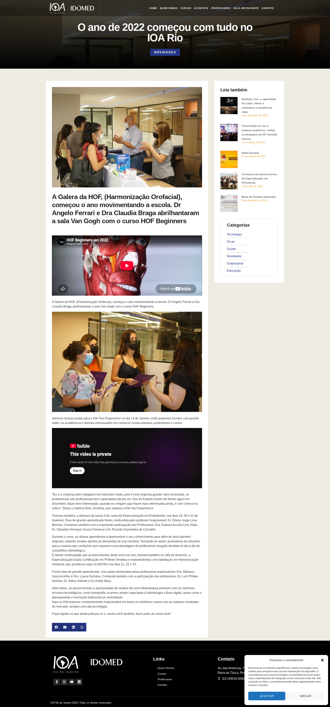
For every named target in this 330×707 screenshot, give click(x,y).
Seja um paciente (246, 8)
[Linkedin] (79, 682)
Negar (306, 696)
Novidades (165, 52)
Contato (267, 8)
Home (153, 8)
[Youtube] (71, 682)
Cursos (185, 8)
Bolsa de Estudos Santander (259, 196)
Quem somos (169, 8)
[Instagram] (64, 682)
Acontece (201, 8)
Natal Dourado (250, 152)
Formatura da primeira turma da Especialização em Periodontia (259, 178)
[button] (322, 660)
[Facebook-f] (56, 682)
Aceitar (267, 696)
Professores (221, 8)
